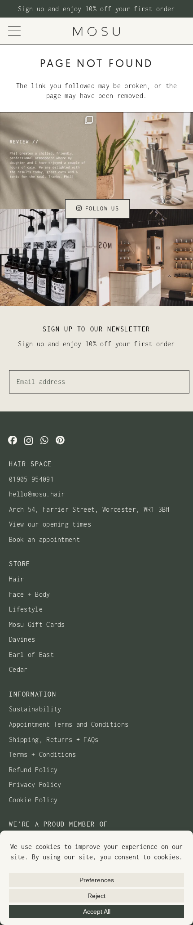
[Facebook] (12, 440)
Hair (16, 579)
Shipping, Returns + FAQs (54, 739)
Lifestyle (26, 609)
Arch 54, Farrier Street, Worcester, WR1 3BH (89, 509)
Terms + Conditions (42, 754)
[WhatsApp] (44, 440)
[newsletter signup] (96, 9)
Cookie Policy (33, 800)
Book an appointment (44, 539)
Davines (22, 639)
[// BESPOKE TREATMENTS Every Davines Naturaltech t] (48, 257)
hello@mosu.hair (37, 494)
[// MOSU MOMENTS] (144, 160)
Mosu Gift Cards (37, 624)
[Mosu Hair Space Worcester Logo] (96, 31)
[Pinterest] (60, 440)
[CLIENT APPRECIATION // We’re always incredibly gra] (48, 160)
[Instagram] (28, 441)
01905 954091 (31, 479)
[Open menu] (14, 31)
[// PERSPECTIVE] (144, 257)
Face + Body (29, 594)
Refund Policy (33, 769)
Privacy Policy (35, 784)
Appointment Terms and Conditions (68, 724)
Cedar (18, 669)
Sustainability (35, 709)
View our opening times (50, 524)
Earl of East (31, 654)
